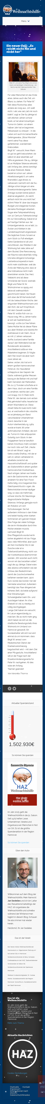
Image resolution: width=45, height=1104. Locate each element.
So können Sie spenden (18, 842)
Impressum (15, 1089)
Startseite (14, 1087)
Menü (23, 21)
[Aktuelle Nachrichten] (23, 1054)
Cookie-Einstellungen (17, 1073)
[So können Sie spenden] (22, 805)
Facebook (10, 689)
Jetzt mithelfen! (29, 1084)
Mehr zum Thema (16, 1023)
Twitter (14, 689)
